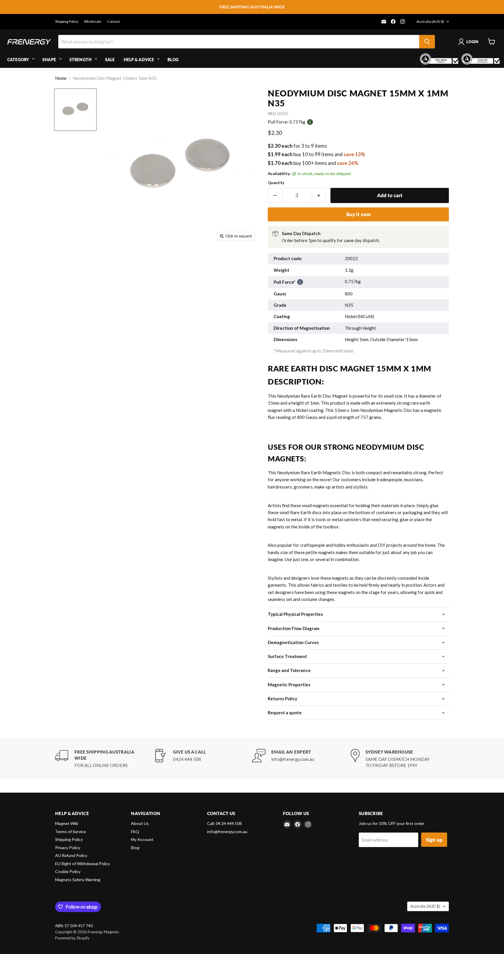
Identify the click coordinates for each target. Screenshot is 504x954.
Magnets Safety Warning (77, 879)
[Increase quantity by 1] (319, 195)
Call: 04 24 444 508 (224, 823)
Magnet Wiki (66, 823)
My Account (142, 839)
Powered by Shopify (72, 938)
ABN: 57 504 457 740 (74, 926)
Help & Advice (139, 59)
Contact (113, 22)
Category (18, 59)
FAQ (135, 831)
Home (60, 78)
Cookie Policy (67, 871)
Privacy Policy (67, 847)
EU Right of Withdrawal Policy (82, 863)
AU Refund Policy (71, 855)
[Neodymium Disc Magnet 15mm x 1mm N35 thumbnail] (75, 110)
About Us (140, 823)
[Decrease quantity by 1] (275, 195)
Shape (49, 59)
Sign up (434, 840)
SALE (110, 59)
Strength (80, 59)
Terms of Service (70, 831)
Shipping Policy (66, 22)
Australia (430, 21)
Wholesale (92, 22)
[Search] (427, 41)
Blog (172, 59)
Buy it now (358, 214)
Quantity (276, 183)
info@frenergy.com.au (227, 831)
